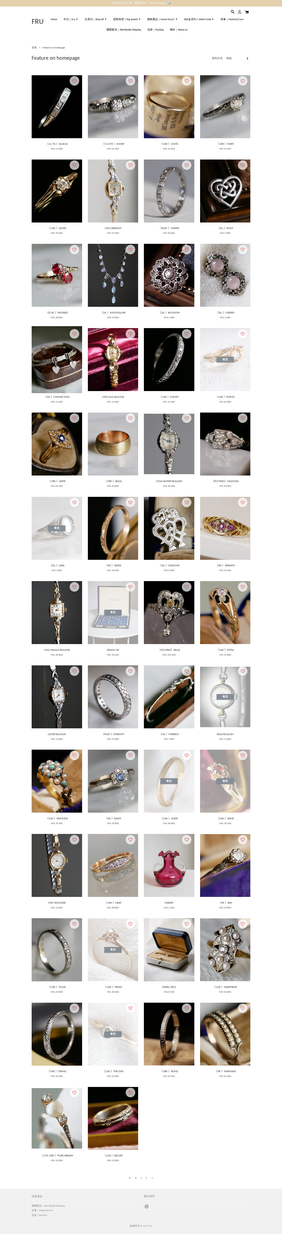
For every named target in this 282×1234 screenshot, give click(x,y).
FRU (38, 22)
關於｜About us (178, 29)
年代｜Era (69, 19)
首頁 (34, 47)
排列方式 (217, 58)
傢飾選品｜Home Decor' (161, 19)
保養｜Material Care (231, 19)
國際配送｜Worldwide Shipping (123, 29)
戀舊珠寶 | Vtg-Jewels (125, 19)
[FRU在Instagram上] (146, 1208)
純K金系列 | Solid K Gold (198, 19)
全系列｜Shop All (94, 19)
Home (54, 19)
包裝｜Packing (155, 29)
